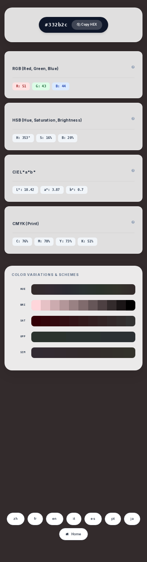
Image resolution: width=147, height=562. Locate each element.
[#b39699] (64, 305)
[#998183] (73, 305)
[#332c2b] (131, 289)
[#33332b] (117, 289)
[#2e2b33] (61, 289)
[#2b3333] (83, 289)
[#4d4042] (102, 305)
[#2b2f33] (75, 289)
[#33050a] (45, 321)
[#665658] (93, 305)
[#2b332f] (91, 289)
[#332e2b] (128, 289)
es (93, 518)
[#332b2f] (41, 289)
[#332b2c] (35, 289)
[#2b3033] (77, 289)
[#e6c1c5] (45, 305)
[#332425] (102, 321)
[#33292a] (111, 321)
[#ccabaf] (55, 305)
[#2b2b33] (66, 289)
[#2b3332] (86, 289)
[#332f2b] (125, 289)
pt (113, 518)
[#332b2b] (32, 289)
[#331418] (73, 321)
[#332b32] (46, 289)
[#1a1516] (121, 305)
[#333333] (130, 321)
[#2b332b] (100, 289)
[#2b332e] (94, 289)
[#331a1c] (83, 321)
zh (15, 518)
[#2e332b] (105, 289)
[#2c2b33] (63, 289)
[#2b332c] (97, 289)
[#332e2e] (121, 321)
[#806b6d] (83, 305)
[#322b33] (52, 289)
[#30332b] (111, 289)
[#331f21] (93, 321)
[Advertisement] (69, 452)
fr (35, 518)
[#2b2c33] (69, 289)
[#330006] (36, 321)
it (74, 518)
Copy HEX (88, 24)
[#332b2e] (38, 289)
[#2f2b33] (58, 289)
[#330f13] (64, 321)
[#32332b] (114, 289)
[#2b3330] (88, 289)
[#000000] (130, 305)
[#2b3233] (80, 289)
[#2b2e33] (71, 289)
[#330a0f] (55, 321)
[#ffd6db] (36, 305)
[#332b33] (49, 289)
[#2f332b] (108, 289)
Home (76, 534)
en (54, 518)
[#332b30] (44, 289)
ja (132, 518)
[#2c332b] (103, 289)
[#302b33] (55, 289)
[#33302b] (122, 289)
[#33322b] (119, 289)
